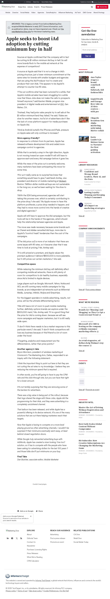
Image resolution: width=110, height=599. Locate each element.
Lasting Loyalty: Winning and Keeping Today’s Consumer (94, 195)
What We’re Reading (34, 557)
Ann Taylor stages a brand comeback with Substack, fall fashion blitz (97, 85)
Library (30, 7)
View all (81, 216)
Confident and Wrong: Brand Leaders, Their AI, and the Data (95, 175)
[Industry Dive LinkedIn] (7, 538)
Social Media (24, 12)
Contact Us (31, 542)
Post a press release (93, 289)
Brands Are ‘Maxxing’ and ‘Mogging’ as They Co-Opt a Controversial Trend (92, 312)
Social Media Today (47, 2)
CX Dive (28, 2)
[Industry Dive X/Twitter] (17, 538)
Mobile (8, 12)
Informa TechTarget (42, 580)
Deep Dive (22, 7)
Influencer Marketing (66, 12)
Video (33, 12)
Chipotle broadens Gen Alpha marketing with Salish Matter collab (97, 124)
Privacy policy (11, 591)
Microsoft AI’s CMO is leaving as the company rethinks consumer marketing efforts (90, 328)
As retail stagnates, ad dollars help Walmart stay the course (91, 343)
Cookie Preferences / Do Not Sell (56, 591)
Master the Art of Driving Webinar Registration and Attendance (91, 410)
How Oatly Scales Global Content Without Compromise (90, 426)
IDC (62, 104)
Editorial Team (32, 538)
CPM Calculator (33, 561)
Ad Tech (78, 12)
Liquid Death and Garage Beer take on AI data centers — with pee (97, 105)
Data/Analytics (51, 12)
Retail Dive (36, 2)
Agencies (41, 12)
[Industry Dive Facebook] (12, 538)
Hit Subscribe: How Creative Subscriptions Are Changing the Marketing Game (92, 444)
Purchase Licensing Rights (37, 549)
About (29, 534)
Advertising (54, 534)
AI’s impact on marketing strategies (94, 206)
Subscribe (103, 7)
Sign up (88, 56)
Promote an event (92, 390)
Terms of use (22, 591)
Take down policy (35, 591)
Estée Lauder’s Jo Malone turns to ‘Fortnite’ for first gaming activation (97, 145)
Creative (15, 12)
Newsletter (31, 546)
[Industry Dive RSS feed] (21, 538)
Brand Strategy (99, 12)
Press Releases (46, 7)
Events (36, 7)
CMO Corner (87, 12)
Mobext (62, 181)
